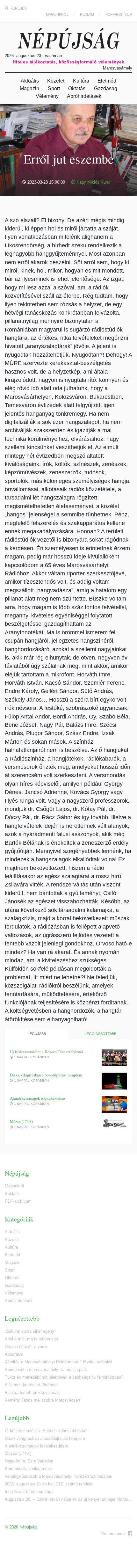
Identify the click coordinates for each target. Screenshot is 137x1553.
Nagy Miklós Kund (92, 182)
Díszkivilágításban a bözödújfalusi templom (46, 1075)
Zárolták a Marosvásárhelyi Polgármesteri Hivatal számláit (58, 1362)
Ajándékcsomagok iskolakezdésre (37, 1098)
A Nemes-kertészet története (31, 1384)
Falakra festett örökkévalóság (32, 1392)
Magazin (29, 88)
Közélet (55, 81)
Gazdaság (105, 88)
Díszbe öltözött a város (26, 1346)
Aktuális (30, 81)
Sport (54, 88)
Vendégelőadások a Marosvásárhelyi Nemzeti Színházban (58, 1476)
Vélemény (47, 96)
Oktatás (76, 88)
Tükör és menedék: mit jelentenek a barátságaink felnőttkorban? (64, 1377)
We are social (114, 1533)
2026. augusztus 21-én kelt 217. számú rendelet (49, 1484)
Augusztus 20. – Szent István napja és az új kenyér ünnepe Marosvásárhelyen (68, 1499)
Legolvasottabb (100, 1034)
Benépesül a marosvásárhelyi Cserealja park (46, 1369)
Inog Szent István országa (29, 1491)
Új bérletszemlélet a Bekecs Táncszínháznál (46, 1051)
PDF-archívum (118, 14)
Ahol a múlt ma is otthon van (31, 1339)
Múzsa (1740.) (21, 1121)
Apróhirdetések (84, 96)
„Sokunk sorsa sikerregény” (30, 1331)
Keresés (18, 8)
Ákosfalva (14, 1354)
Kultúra (81, 81)
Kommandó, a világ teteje (28, 1468)
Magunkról (57, 14)
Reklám (87, 14)
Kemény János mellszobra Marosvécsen (42, 1400)
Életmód (106, 81)
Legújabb (37, 1034)
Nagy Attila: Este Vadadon (29, 1461)
